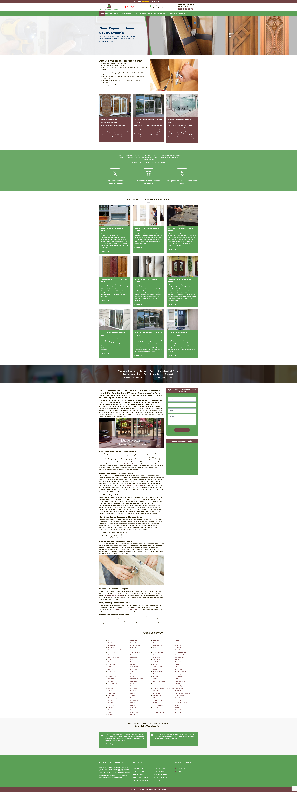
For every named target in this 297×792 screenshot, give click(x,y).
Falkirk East (156, 662)
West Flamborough (159, 712)
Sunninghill (156, 707)
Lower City (178, 686)
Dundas (110, 659)
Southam (133, 705)
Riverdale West (157, 700)
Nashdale (133, 693)
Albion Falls (133, 638)
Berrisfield (111, 643)
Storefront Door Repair (161, 777)
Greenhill (155, 669)
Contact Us (181, 13)
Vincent (110, 712)
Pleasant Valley (112, 698)
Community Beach (158, 652)
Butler (154, 647)
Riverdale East (134, 700)
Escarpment (134, 662)
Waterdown (134, 712)
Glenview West (157, 666)
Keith (177, 678)
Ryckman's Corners (181, 702)
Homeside (156, 676)
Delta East (133, 657)
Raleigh (155, 698)
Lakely (132, 683)
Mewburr (110, 690)
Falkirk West (179, 662)
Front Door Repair (159, 768)
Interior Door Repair (160, 771)
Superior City (179, 707)
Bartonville (156, 640)
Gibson (155, 664)
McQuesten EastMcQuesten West (163, 688)
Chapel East (156, 650)
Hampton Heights (181, 671)
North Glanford (112, 695)
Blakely (177, 643)
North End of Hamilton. (182, 693)
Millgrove (133, 690)
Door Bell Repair (138, 768)
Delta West (156, 657)
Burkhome (133, 647)
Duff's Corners (179, 657)
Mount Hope (179, 690)
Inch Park (111, 678)
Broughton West (158, 645)
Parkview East (157, 695)
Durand (132, 659)
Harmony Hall (179, 674)
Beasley (177, 640)
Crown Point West (113, 657)
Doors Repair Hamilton (147, 789)
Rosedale (133, 702)
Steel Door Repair (138, 774)
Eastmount (156, 659)
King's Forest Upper (159, 681)
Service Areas (173, 13)
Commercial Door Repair (140, 780)
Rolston (110, 702)
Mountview (111, 693)
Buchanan (111, 647)
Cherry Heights (135, 652)
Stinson (177, 705)
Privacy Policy (158, 780)
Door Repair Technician (112, 13)
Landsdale (156, 683)
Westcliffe (178, 712)
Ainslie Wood (112, 638)
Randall (177, 698)
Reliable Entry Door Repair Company (127, 609)
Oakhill (132, 695)
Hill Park (132, 676)
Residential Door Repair (140, 777)
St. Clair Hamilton (158, 705)
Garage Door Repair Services (142, 13)
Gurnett (132, 671)
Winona (110, 714)
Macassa (110, 688)
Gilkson (110, 666)
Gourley (177, 666)
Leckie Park (134, 686)
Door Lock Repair (138, 771)
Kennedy (110, 681)
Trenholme (156, 710)
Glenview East (134, 666)
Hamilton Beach (158, 671)
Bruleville (178, 645)
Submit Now (182, 430)
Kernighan (133, 681)
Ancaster (178, 638)
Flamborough (134, 664)
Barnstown (133, 640)
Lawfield (178, 683)
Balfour (110, 640)
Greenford (133, 669)
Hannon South (134, 674)
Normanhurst (157, 693)
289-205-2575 (185, 9)
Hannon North (112, 674)
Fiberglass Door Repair (161, 774)
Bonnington (111, 645)
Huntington (178, 676)
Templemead (112, 710)
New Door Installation (159, 13)
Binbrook (133, 643)
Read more (105, 251)
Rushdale (156, 702)
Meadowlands (179, 688)
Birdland (155, 643)
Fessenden (111, 664)
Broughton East (135, 645)
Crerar (154, 655)
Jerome (155, 678)
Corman (132, 655)
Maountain (133, 688)
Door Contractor (126, 13)
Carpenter (178, 647)
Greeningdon (179, 669)
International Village (136, 678)
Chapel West (179, 650)
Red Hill (110, 700)
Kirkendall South (113, 683)
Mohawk (155, 690)
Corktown (111, 655)
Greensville (111, 671)
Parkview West (180, 695)
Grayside (110, 669)
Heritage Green (112, 676)
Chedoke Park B (113, 652)
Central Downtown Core (115, 650)
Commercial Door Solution (134, 485)
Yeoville (132, 714)
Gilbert (177, 664)
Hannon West (157, 674)
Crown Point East (180, 655)
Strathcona (133, 707)
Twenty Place (179, 710)
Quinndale (133, 698)
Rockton (178, 700)
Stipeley (110, 707)
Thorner (132, 710)
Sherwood (111, 705)
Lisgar (155, 686)
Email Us (180, 771)
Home (102, 13)
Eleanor (177, 659)
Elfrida (110, 662)
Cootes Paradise (180, 652)
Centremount (134, 650)
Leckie (110, 686)
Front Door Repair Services (113, 595)
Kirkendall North (180, 681)
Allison (155, 638)
